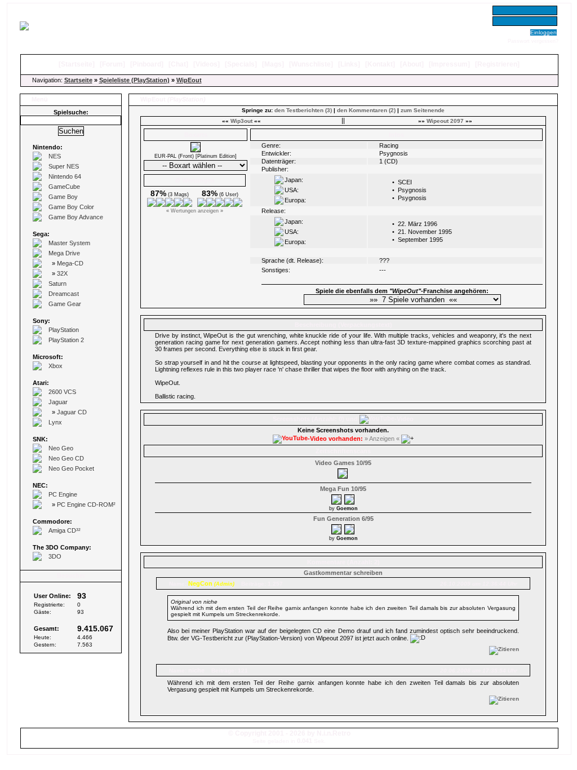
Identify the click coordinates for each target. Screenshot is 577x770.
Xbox (55, 365)
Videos (207, 64)
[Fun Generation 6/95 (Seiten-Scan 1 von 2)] (337, 527)
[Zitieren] (504, 649)
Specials (241, 64)
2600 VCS (62, 391)
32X (62, 273)
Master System (69, 243)
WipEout (189, 80)
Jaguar (58, 402)
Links (349, 64)
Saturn (57, 283)
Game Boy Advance (76, 217)
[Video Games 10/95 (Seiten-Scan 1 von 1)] (343, 471)
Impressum (449, 64)
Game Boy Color (71, 206)
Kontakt (380, 64)
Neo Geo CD (66, 458)
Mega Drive (64, 253)
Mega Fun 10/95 (343, 488)
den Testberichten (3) (303, 110)
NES (55, 156)
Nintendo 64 (65, 176)
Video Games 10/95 (343, 462)
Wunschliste (311, 64)
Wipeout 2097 (445, 121)
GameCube (64, 186)
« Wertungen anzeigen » (194, 211)
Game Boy (63, 196)
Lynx (55, 422)
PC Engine (63, 494)
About (411, 64)
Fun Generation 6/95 (343, 518)
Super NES (64, 166)
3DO (55, 556)
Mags (273, 64)
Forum (112, 64)
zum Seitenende (423, 110)
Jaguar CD (71, 412)
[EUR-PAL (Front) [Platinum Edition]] (195, 150)
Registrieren (497, 64)
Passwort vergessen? (533, 41)
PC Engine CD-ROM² (86, 504)
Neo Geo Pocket (71, 468)
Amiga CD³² (64, 530)
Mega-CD (70, 263)
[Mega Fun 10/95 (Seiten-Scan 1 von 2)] (337, 497)
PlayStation (64, 329)
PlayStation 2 (66, 340)
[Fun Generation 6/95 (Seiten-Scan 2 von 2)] (350, 527)
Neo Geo (61, 448)
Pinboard (146, 64)
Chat (178, 64)
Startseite (76, 64)
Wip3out (241, 121)
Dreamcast (64, 293)
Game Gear (65, 303)
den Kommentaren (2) (366, 110)
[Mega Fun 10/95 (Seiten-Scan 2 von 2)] (350, 497)
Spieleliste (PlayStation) (134, 80)
